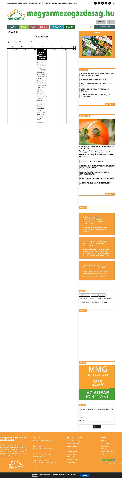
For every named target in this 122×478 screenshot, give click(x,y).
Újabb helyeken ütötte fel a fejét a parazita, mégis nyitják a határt (95, 96)
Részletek (35, 476)
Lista (11, 42)
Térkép (39, 119)
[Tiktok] (109, 3)
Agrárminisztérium (85, 295)
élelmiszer (104, 302)
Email (80, 415)
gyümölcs (102, 295)
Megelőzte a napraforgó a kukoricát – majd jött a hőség (96, 84)
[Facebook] (95, 3)
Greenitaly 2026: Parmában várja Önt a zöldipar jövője (95, 266)
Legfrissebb (83, 70)
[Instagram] (99, 3)
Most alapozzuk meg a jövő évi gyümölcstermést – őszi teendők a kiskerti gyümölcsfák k (97, 74)
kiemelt (99, 298)
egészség (94, 295)
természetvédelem (85, 302)
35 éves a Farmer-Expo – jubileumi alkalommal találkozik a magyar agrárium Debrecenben (96, 220)
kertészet (92, 298)
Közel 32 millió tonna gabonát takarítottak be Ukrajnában (95, 90)
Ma (31, 41)
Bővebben (40, 123)
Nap (24, 42)
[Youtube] (106, 3)
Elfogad (85, 475)
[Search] (91, 27)
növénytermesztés (108, 298)
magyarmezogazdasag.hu (71, 13)
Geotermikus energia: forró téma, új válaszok (95, 80)
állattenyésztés (95, 302)
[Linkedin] (102, 3)
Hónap (15, 42)
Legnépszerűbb (84, 116)
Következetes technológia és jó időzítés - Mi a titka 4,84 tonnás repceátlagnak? (96, 243)
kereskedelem (84, 298)
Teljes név (81, 420)
